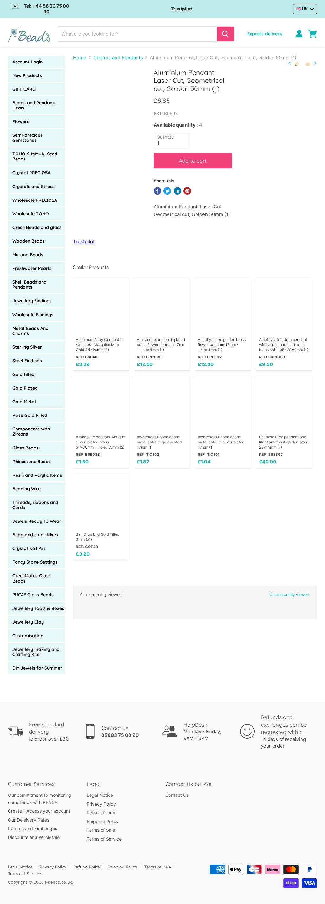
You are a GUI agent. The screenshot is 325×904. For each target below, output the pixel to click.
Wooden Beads (28, 241)
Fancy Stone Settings (34, 562)
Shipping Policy (103, 821)
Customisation (27, 636)
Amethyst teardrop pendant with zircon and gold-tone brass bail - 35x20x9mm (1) (283, 344)
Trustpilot (181, 8)
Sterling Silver (27, 347)
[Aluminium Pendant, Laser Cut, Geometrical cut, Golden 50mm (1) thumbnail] (82, 84)
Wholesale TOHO (30, 214)
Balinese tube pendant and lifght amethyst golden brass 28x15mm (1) (284, 442)
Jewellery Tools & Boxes (38, 608)
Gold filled (23, 374)
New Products (27, 75)
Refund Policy (101, 812)
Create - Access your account (39, 811)
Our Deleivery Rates (28, 819)
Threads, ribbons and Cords (35, 505)
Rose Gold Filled (29, 415)
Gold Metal (24, 401)
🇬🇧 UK (302, 8)
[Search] (225, 34)
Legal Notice (100, 795)
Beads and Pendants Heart (34, 105)
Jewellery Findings (32, 301)
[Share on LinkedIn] (177, 191)
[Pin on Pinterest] (187, 191)
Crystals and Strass (33, 186)
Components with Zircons (31, 431)
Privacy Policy (101, 804)
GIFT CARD (24, 89)
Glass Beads (25, 448)
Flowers (20, 121)
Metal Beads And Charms (30, 330)
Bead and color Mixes (35, 535)
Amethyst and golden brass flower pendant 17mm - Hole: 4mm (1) (222, 344)
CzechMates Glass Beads (31, 578)
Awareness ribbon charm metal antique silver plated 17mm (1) (221, 442)
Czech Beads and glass (37, 227)
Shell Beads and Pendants (29, 284)
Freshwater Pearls (31, 268)
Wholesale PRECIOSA (34, 200)
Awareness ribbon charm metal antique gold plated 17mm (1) (159, 442)
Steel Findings (27, 361)
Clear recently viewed (289, 594)
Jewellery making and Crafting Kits (36, 651)
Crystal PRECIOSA (31, 172)
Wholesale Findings (32, 315)
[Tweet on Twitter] (167, 191)
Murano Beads (27, 255)
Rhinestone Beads (31, 461)
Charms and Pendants (118, 57)
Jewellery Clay (28, 622)
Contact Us (177, 795)
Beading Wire (26, 489)
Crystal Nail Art (28, 548)
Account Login (27, 62)
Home (79, 57)
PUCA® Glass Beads (33, 595)
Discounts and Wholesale (34, 837)
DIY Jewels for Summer (37, 668)
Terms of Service (104, 839)
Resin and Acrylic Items (37, 475)
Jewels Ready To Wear (36, 521)
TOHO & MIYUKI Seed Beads (34, 156)
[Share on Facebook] (157, 191)
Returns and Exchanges (32, 828)
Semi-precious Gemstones (27, 137)
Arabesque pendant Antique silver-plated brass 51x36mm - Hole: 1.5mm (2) (100, 442)
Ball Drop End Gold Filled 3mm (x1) (97, 537)
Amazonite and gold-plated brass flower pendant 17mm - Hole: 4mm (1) (161, 344)
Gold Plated (25, 388)
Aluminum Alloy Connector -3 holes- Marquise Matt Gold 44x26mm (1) (99, 344)
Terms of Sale (101, 830)
